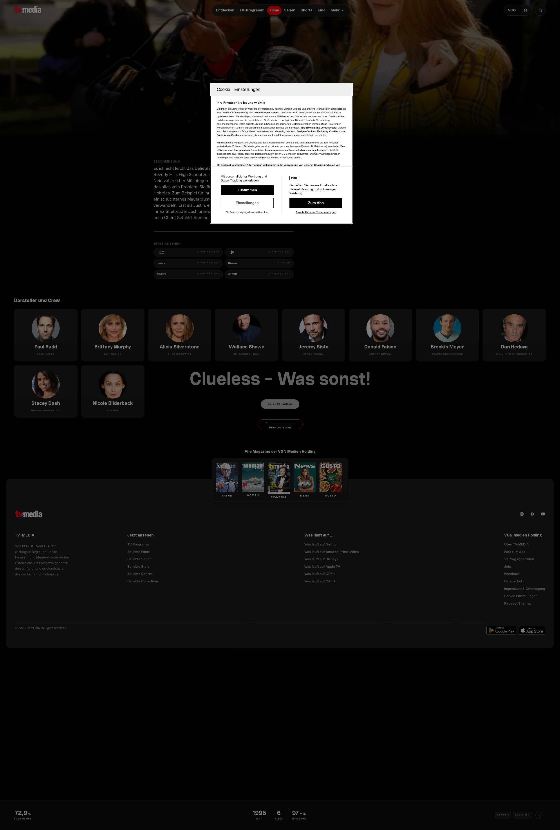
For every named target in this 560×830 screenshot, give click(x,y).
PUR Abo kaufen (315, 203)
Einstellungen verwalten (247, 203)
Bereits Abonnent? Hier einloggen (316, 212)
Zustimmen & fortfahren (247, 190)
